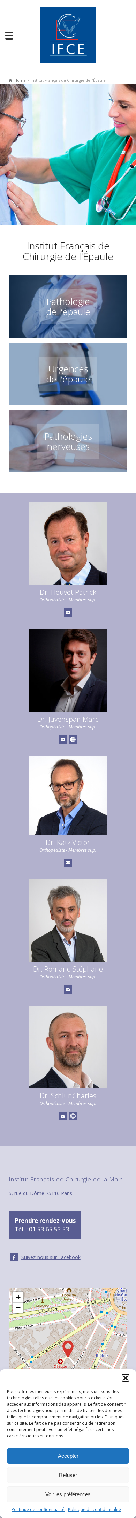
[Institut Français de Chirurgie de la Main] (68, 34)
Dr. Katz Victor (68, 842)
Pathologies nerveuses (68, 441)
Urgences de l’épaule (68, 373)
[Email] (68, 612)
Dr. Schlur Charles (68, 1095)
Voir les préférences (68, 1494)
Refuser (68, 1475)
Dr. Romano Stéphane (68, 969)
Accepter (68, 1456)
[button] (125, 1377)
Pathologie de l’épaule (68, 306)
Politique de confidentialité (38, 1509)
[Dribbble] (73, 739)
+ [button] (18, 1297)
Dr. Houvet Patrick (68, 592)
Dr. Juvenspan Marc (67, 719)
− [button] (18, 1307)
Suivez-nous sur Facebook (51, 1257)
